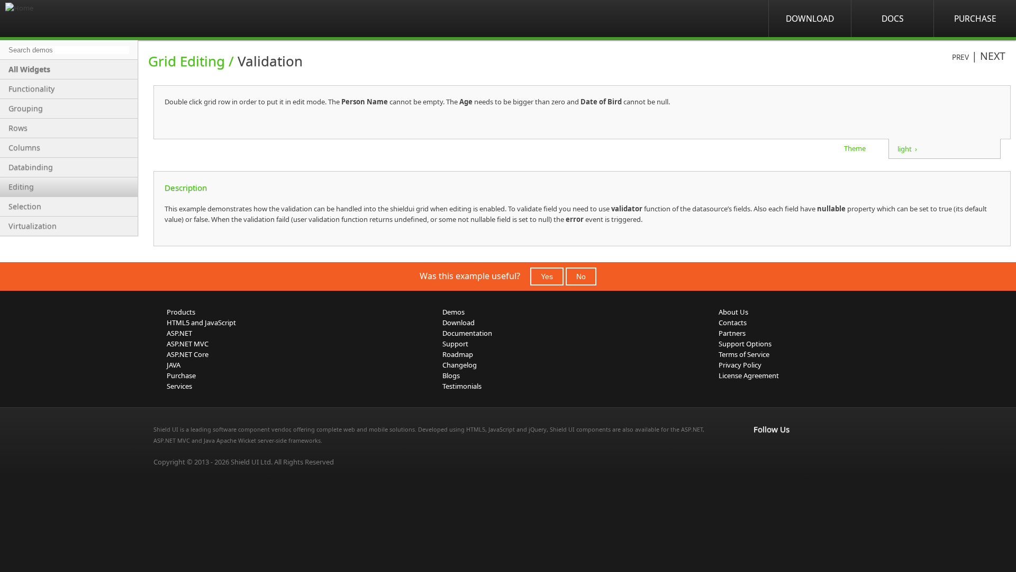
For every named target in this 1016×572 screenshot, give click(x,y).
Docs (893, 18)
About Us (733, 312)
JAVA (173, 365)
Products (181, 312)
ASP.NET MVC (187, 343)
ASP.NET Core (187, 354)
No (581, 276)
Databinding (30, 167)
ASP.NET (179, 333)
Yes (547, 276)
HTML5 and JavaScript (201, 322)
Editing (21, 187)
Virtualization (32, 226)
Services (179, 386)
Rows (18, 128)
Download (810, 18)
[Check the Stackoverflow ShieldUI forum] (783, 451)
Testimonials (462, 386)
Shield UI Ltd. (252, 462)
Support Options (745, 343)
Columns (24, 147)
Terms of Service (744, 354)
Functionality (31, 89)
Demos (453, 312)
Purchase (975, 18)
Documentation (467, 333)
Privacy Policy (740, 365)
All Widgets (29, 69)
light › (907, 149)
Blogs (451, 375)
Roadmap (457, 354)
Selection (24, 206)
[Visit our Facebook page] (760, 451)
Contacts (733, 322)
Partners (732, 333)
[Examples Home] (47, 18)
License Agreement (749, 375)
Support (455, 343)
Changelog (459, 365)
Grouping (25, 108)
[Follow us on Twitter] (806, 451)
